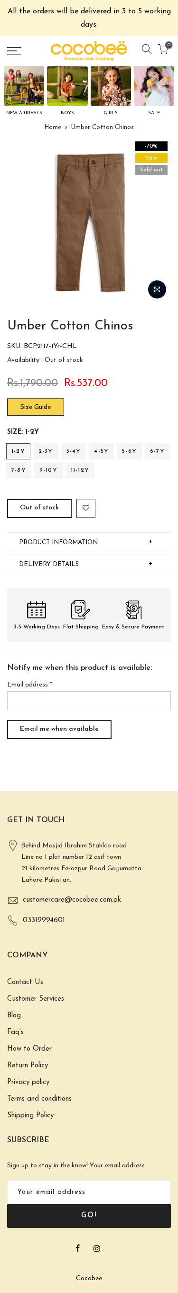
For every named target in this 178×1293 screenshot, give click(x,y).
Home (52, 127)
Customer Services (35, 999)
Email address (29, 684)
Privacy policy (28, 1082)
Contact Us (25, 982)
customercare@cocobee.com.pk (72, 900)
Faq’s (15, 1032)
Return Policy (27, 1065)
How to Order (29, 1049)
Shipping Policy (30, 1115)
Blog (14, 1015)
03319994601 (44, 920)
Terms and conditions (39, 1099)
